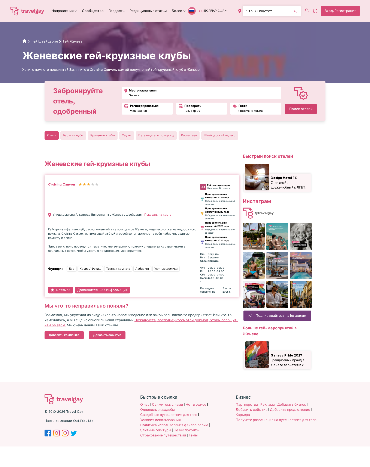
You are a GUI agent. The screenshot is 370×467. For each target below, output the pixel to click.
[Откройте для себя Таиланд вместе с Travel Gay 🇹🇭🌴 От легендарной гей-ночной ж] (254, 265)
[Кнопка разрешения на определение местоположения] (239, 11)
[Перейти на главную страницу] (27, 10)
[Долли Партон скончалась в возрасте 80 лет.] (301, 236)
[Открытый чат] (315, 10)
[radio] (80, 185)
